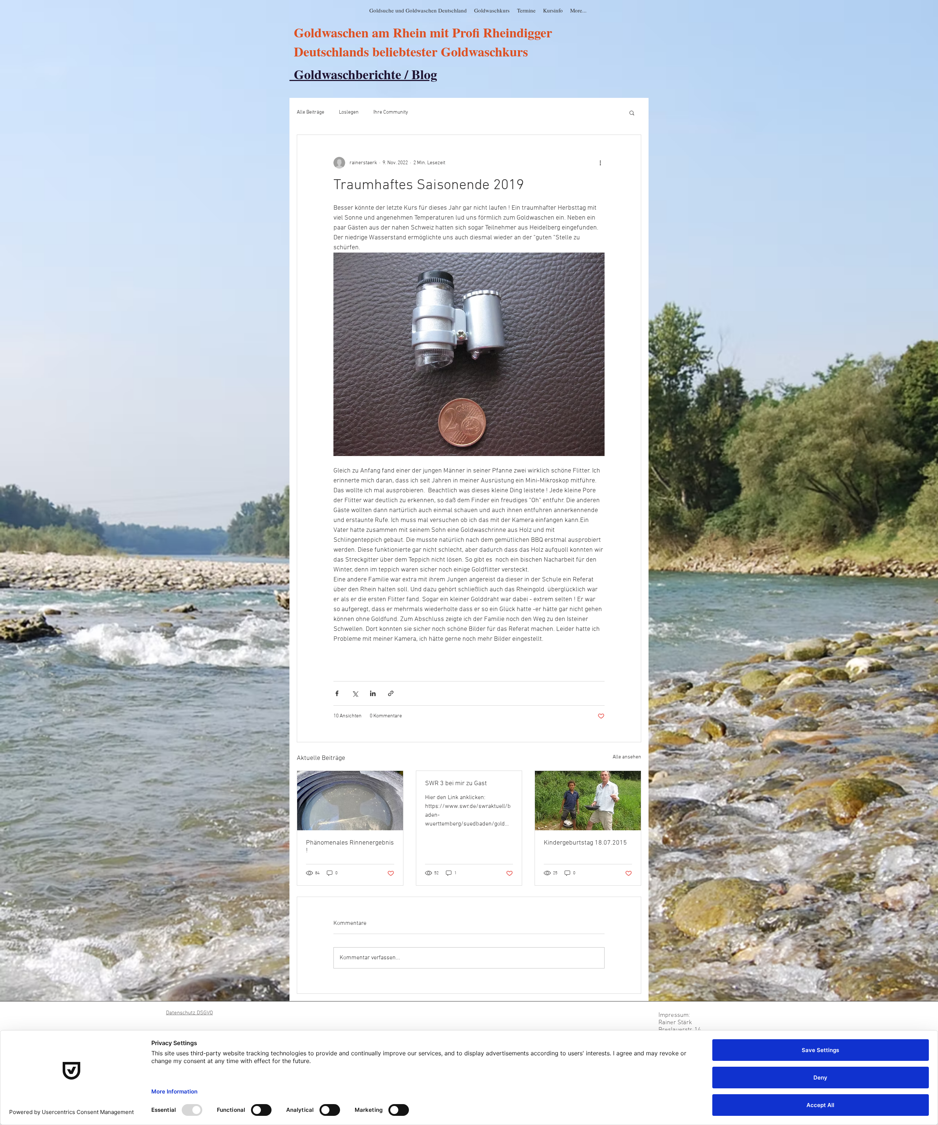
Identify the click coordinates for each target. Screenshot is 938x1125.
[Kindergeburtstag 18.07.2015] (588, 800)
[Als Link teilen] (390, 693)
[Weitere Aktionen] (600, 162)
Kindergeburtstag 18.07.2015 (585, 843)
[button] (631, 112)
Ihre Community (390, 112)
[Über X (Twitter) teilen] (354, 693)
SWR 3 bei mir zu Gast (456, 783)
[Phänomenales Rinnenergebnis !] (350, 800)
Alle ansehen (627, 757)
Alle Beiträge (310, 112)
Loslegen (349, 112)
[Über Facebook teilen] (336, 693)
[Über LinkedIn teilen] (372, 693)
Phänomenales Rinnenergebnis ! (350, 846)
